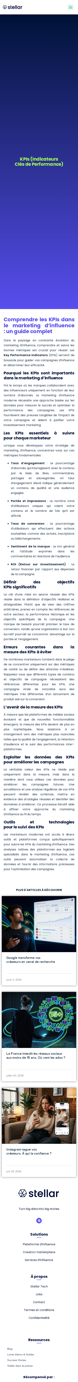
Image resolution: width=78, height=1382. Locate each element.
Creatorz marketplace (39, 1252)
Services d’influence (39, 1260)
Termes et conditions (39, 1310)
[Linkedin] (39, 1220)
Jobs (39, 1294)
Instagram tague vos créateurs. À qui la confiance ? (28, 1151)
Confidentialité (39, 1318)
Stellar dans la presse (20, 1365)
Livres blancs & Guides (20, 1354)
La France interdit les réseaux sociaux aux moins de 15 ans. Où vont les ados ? (35, 1055)
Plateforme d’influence (39, 1244)
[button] (70, 7)
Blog (9, 1348)
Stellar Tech (39, 1286)
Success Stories (16, 1360)
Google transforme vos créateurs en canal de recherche (30, 960)
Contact (39, 1302)
